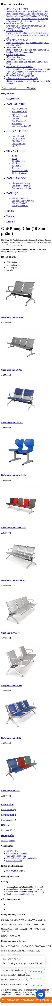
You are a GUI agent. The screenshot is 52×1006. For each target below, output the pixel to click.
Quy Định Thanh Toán (16, 856)
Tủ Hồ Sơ (37, 33)
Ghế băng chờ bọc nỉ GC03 (13, 528)
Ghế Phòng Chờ (18, 143)
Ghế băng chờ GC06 (10, 633)
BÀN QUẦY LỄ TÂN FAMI (19, 74)
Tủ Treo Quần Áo (19, 173)
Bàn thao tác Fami (36, 81)
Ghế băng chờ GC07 (10, 791)
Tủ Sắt (15, 33)
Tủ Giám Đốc (17, 166)
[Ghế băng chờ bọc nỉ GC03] (26, 504)
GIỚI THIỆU (12, 851)
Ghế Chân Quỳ (35, 26)
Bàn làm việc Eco (28, 21)
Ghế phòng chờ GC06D (11, 738)
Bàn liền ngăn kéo (19, 121)
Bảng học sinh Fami (14, 62)
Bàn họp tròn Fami (26, 52)
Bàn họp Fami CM (37, 50)
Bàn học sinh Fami (32, 62)
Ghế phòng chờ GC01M (12, 317)
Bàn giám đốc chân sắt (21, 188)
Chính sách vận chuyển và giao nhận (21, 858)
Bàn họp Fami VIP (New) (17, 50)
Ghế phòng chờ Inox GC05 (13, 580)
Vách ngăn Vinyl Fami (32, 69)
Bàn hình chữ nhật (19, 116)
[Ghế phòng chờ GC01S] (26, 346)
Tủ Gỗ (9, 33)
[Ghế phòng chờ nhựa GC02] (26, 451)
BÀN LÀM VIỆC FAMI (17, 9)
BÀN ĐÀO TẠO (13, 57)
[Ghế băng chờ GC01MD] (26, 399)
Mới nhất (13, 262)
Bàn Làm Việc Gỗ (30, 11)
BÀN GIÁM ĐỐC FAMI (17, 40)
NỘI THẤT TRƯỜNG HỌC (19, 59)
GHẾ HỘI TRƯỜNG (15, 54)
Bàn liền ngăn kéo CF (15, 16)
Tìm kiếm (31, 88)
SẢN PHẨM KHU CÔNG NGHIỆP (22, 78)
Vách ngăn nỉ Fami (14, 69)
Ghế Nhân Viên (23, 28)
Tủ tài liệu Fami (25, 33)
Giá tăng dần (15, 265)
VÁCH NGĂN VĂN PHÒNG (19, 66)
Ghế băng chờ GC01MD (12, 422)
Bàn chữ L (16, 119)
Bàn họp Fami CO (19, 203)
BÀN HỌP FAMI (14, 47)
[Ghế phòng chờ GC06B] (26, 661)
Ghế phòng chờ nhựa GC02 (13, 475)
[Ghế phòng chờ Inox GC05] (26, 556)
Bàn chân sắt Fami (14, 11)
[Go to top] (2, 1004)
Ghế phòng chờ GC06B (11, 685)
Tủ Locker (15, 35)
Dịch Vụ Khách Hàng (15, 871)
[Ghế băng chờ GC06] (26, 609)
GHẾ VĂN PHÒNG (15, 23)
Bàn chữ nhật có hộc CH (32, 18)
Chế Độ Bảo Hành (14, 861)
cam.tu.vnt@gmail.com (24, 894)
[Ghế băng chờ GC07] (26, 767)
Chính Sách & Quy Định (16, 853)
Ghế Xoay (10, 26)
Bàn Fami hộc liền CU (35, 16)
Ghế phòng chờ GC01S (11, 370)
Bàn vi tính (43, 11)
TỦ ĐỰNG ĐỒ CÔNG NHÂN (20, 76)
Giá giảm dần (15, 267)
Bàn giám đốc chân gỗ (35, 42)
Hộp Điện (41, 21)
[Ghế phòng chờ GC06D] (26, 714)
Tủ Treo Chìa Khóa (28, 35)
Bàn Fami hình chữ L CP (37, 14)
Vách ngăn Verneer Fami (35, 71)
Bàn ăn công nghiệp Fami (17, 81)
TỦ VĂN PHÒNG (14, 30)
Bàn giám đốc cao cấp (15, 42)
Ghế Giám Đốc (22, 26)
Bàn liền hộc (17, 123)
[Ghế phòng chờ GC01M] (26, 293)
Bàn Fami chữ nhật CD (16, 14)
